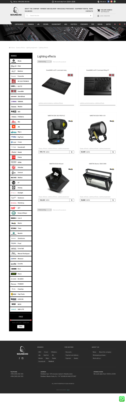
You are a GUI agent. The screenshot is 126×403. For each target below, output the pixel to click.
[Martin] (70, 121)
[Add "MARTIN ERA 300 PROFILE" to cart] (71, 152)
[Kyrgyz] (119, 24)
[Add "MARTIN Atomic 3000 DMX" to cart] (113, 200)
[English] (115, 24)
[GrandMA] (70, 75)
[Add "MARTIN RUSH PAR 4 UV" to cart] (113, 152)
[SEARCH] (90, 15)
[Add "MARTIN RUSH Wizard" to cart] (71, 200)
